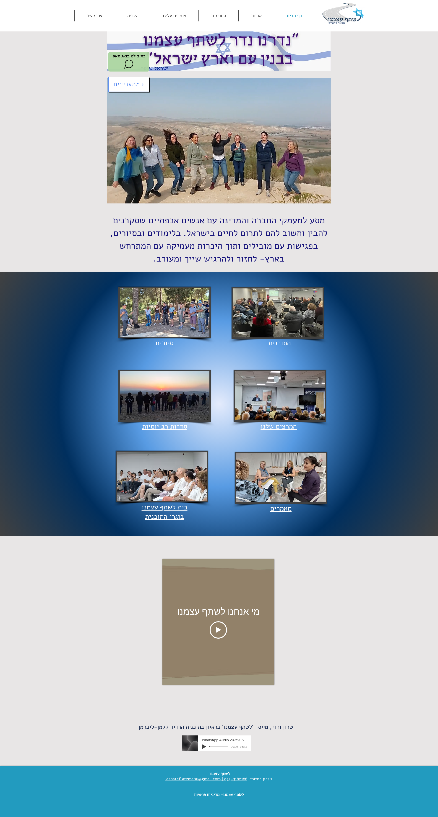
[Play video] (218, 630)
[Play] (204, 746)
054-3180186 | (234, 779)
